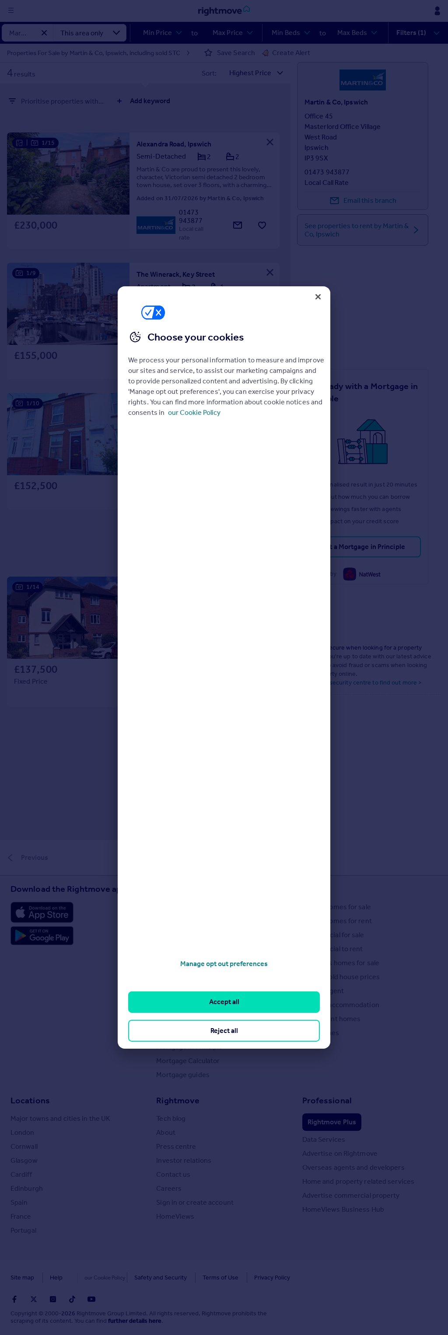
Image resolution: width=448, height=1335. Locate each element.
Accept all (224, 1002)
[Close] (318, 296)
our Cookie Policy (194, 412)
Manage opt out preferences (224, 964)
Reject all (224, 1030)
